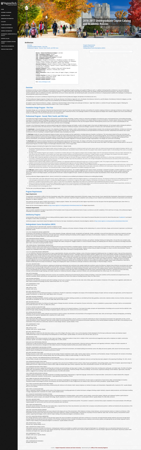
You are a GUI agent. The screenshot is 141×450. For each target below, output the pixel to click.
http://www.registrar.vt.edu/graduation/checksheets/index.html (65, 205)
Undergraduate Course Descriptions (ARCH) (94, 48)
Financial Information (7, 27)
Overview (29, 45)
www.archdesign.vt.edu (44, 81)
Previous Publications (6, 49)
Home (2, 9)
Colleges (3, 21)
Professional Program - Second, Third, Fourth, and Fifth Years (42, 48)
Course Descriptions (6, 24)
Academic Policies (5, 15)
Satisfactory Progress (88, 46)
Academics (122, 217)
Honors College (5, 38)
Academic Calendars (6, 12)
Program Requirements (89, 45)
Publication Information (7, 46)
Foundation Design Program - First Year (37, 46)
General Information (6, 31)
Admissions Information (7, 18)
